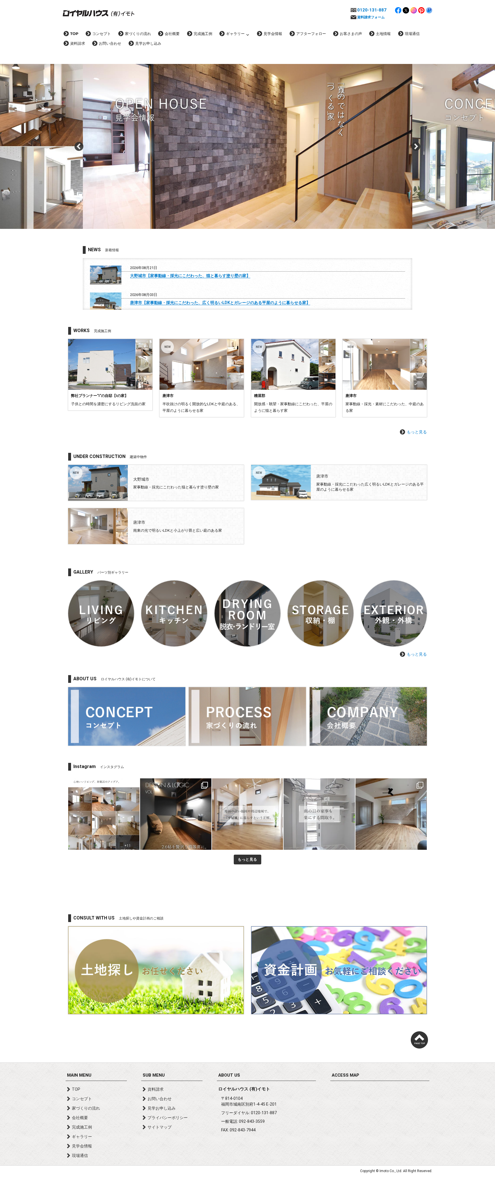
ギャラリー (235, 33)
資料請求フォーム (371, 17)
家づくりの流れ (138, 33)
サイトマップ (160, 1127)
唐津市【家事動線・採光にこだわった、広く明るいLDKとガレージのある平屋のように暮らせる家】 (220, 302)
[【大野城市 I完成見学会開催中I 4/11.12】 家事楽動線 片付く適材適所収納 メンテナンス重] (391, 814)
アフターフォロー (311, 33)
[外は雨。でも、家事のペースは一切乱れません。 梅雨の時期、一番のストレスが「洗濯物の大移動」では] (319, 814)
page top (419, 1040)
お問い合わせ (110, 43)
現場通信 (412, 33)
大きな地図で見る (379, 1116)
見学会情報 (273, 33)
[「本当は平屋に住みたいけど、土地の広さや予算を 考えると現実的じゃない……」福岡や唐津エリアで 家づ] (247, 814)
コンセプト (101, 33)
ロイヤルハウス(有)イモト (98, 13)
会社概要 (172, 33)
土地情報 (383, 33)
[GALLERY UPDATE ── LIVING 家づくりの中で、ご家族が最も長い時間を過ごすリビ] (104, 814)
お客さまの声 (351, 33)
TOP (74, 33)
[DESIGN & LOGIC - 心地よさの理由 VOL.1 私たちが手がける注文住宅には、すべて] (175, 814)
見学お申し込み (148, 43)
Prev (79, 146)
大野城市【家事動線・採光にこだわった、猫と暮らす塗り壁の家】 (190, 275)
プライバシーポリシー (168, 1117)
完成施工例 (203, 33)
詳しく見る (110, 374)
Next (416, 146)
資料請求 (77, 43)
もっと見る (417, 432)
